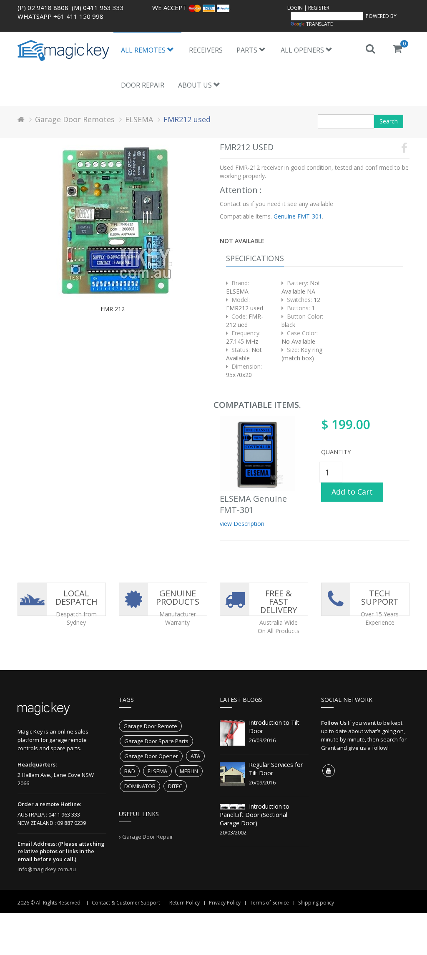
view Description (242, 524)
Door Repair (142, 85)
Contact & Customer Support (126, 902)
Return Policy (184, 902)
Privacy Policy (225, 902)
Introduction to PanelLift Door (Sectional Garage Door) (254, 814)
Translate (319, 24)
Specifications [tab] (255, 258)
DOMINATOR (140, 786)
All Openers (303, 50)
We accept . (191, 7)
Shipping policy (316, 902)
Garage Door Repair (147, 836)
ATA (195, 756)
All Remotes (144, 50)
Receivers (206, 50)
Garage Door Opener (151, 756)
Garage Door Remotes (75, 119)
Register (318, 7)
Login (295, 7)
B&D (129, 771)
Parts (247, 50)
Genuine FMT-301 (297, 216)
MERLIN (189, 771)
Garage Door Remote (150, 726)
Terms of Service (269, 902)
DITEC (175, 786)
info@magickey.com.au (47, 869)
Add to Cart (352, 492)
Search (388, 121)
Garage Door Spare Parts (156, 741)
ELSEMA (139, 119)
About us (196, 85)
